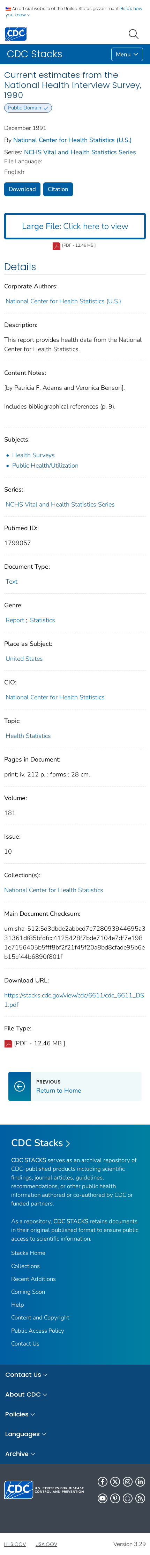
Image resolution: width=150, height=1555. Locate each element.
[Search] (135, 33)
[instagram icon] (127, 1481)
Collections (25, 1266)
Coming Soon (28, 1292)
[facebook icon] (102, 1481)
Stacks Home (28, 1253)
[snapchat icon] (127, 1498)
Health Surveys (33, 455)
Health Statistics (28, 736)
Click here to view (75, 226)
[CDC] (15, 33)
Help (17, 1305)
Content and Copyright (40, 1318)
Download (22, 189)
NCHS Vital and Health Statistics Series (80, 152)
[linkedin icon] (140, 1481)
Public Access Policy (37, 1331)
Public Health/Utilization (45, 465)
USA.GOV (46, 1544)
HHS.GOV (15, 1544)
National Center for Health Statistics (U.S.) (72, 140)
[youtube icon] (102, 1498)
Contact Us (25, 1344)
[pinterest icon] (115, 1498)
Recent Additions (33, 1279)
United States (24, 659)
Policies (17, 1414)
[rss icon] (140, 1498)
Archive (17, 1453)
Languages (22, 1434)
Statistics (42, 620)
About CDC (23, 1394)
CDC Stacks (37, 1143)
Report (15, 620)
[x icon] (115, 1481)
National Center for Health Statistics (55, 697)
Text (11, 581)
